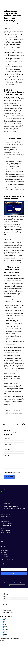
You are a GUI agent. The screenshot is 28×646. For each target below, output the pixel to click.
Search (26, 598)
